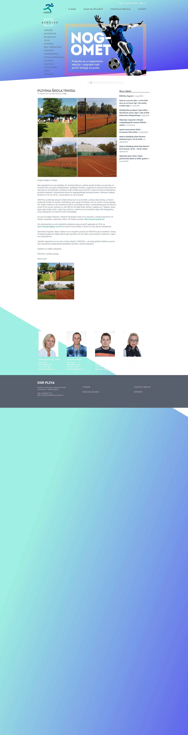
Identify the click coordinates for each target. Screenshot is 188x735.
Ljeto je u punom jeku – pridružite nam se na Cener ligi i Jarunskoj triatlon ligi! (133, 103)
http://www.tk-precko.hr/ (94, 219)
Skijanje (49, 64)
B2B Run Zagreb (126, 96)
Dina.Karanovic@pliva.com (132, 369)
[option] (51, 350)
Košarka (49, 44)
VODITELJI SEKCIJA (120, 9)
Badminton (50, 33)
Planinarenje (51, 54)
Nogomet (49, 50)
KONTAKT (138, 392)
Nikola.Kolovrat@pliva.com (104, 369)
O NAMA (72, 9)
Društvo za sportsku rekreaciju (128, 3)
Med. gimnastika (53, 47)
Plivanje (48, 60)
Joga (47, 40)
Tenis (47, 71)
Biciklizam (50, 37)
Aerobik (48, 30)
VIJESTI (142, 9)
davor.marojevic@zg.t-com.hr (49, 226)
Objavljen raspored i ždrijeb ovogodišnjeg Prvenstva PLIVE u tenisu (132, 122)
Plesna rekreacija (54, 57)
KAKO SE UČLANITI (93, 9)
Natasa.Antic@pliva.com (47, 369)
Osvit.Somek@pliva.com (75, 369)
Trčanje (48, 74)
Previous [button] (36, 342)
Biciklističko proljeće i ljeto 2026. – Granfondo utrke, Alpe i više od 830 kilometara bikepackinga (134, 112)
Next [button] (152, 342)
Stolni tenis (50, 67)
